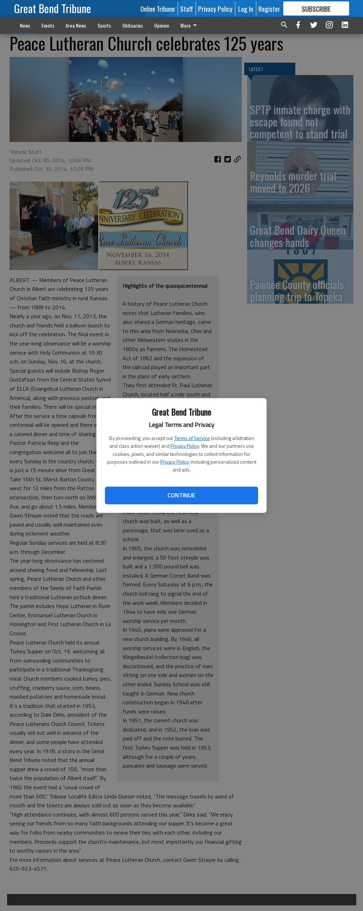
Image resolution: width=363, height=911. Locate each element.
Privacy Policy (185, 445)
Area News (76, 25)
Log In (245, 8)
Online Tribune (157, 8)
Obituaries (132, 25)
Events (47, 25)
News (25, 25)
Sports (104, 25)
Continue (181, 495)
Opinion (161, 25)
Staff (186, 8)
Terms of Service (192, 438)
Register (269, 8)
